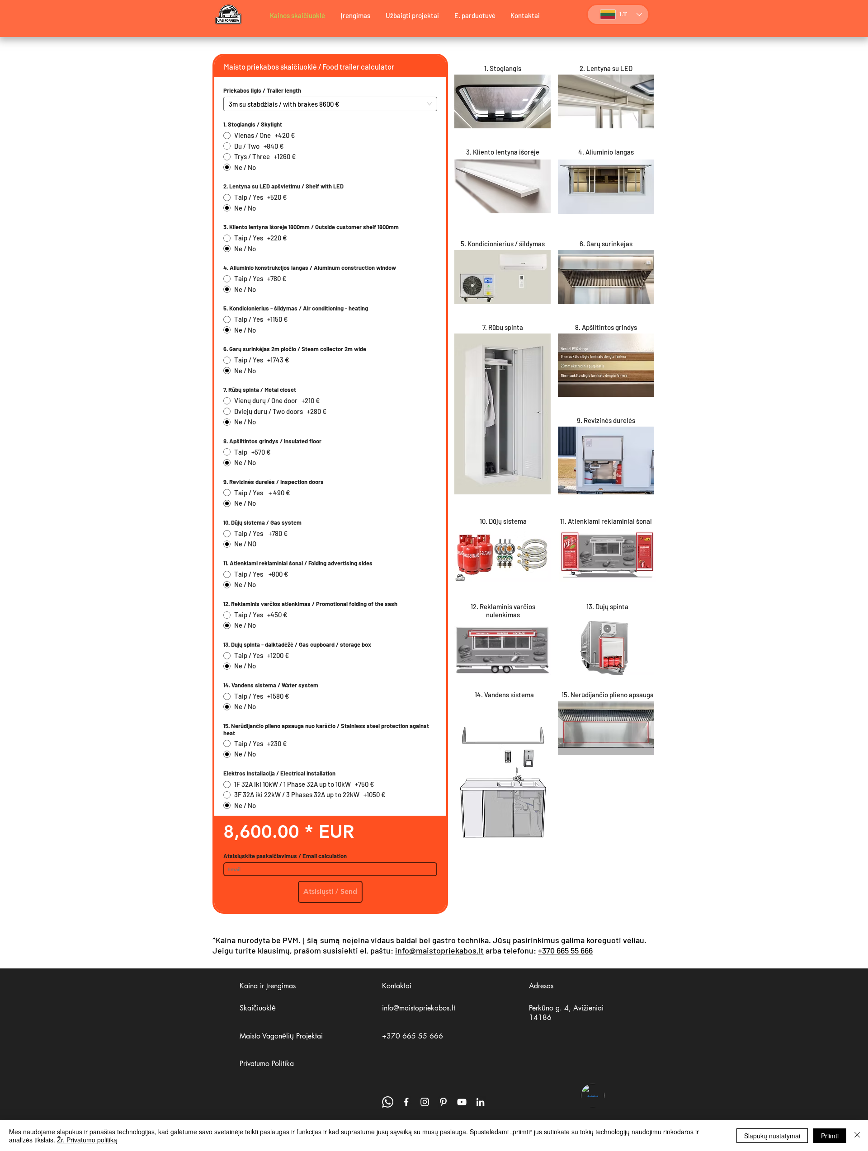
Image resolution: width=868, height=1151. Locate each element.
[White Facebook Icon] (406, 1102)
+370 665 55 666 (565, 950)
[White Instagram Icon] (424, 1102)
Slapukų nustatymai (772, 1135)
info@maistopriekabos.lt (439, 950)
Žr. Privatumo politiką (87, 1139)
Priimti (830, 1135)
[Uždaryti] (857, 1136)
